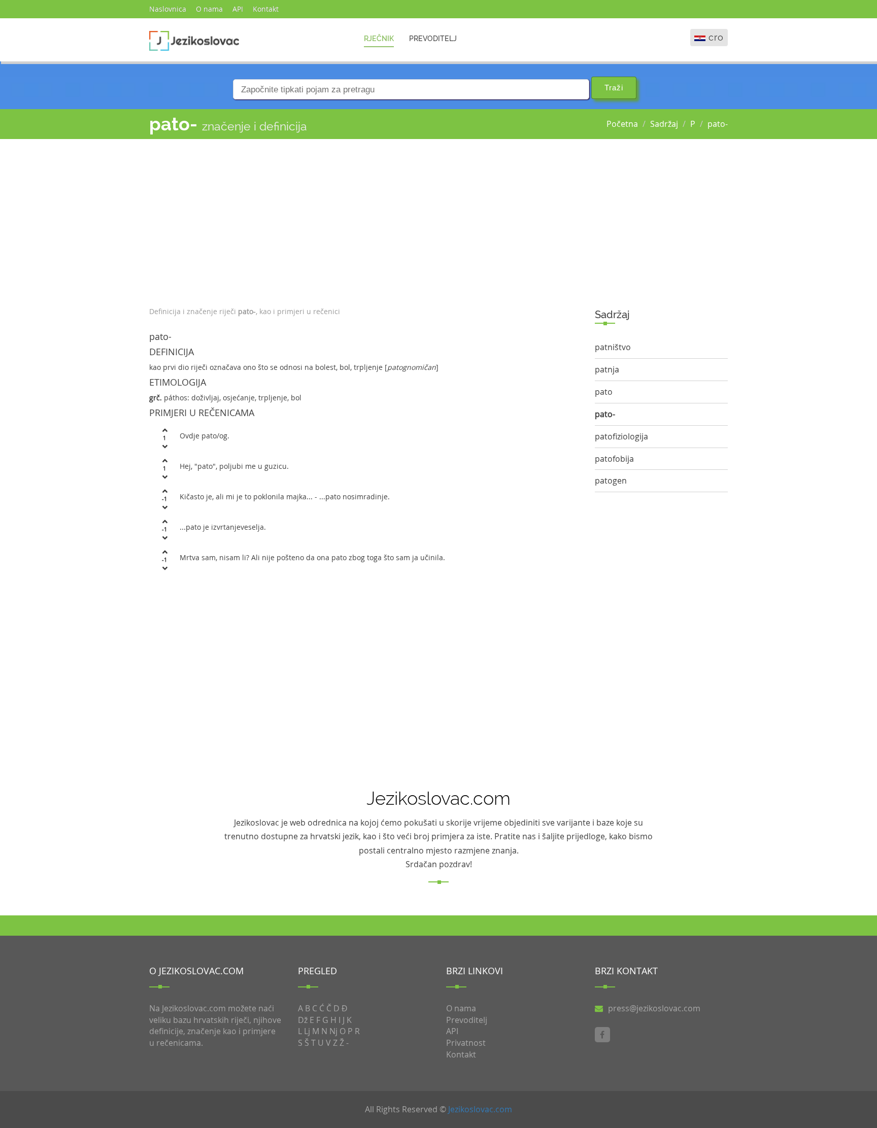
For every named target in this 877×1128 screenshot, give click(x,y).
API (237, 9)
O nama (209, 9)
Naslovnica (167, 9)
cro (716, 37)
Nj (333, 1031)
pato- (717, 123)
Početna (622, 123)
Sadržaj (664, 123)
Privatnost (466, 1042)
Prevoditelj (433, 39)
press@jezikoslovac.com (654, 1008)
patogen (611, 480)
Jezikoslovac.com (480, 1109)
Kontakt (266, 9)
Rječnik (379, 39)
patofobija (614, 458)
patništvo (613, 347)
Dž (303, 1020)
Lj (307, 1031)
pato (604, 391)
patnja (607, 369)
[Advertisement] (364, 220)
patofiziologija (621, 436)
